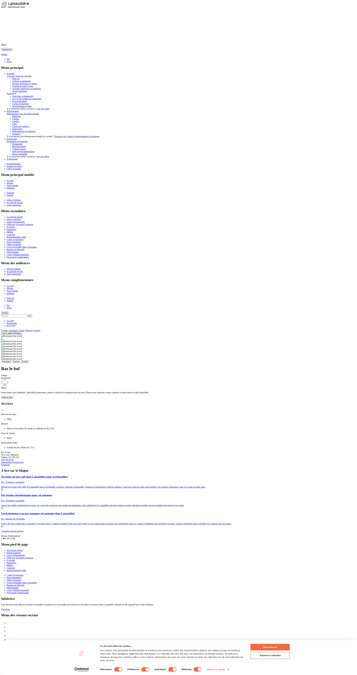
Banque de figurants (15, 249)
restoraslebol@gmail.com (12, 462)
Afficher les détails (216, 669)
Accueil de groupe (15, 202)
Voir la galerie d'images (11, 333)
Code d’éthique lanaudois (18, 254)
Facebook (13, 330)
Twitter (21, 330)
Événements (12, 159)
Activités (11, 73)
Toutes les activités (23, 76)
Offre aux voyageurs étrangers (20, 224)
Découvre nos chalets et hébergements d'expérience (76, 136)
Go (30, 316)
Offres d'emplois (14, 244)
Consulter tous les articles (12, 531)
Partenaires (11, 229)
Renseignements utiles (22, 106)
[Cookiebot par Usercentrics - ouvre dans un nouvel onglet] (81, 669)
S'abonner (5, 609)
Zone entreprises (14, 205)
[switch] (145, 669)
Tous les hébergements (29, 114)
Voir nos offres (43, 109)
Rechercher (6, 50)
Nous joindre (12, 185)
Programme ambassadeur (18, 257)
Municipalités (13, 252)
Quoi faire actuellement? (23, 96)
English (10, 195)
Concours (11, 234)
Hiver (9, 62)
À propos (11, 227)
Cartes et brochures (20, 104)
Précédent (6, 362)
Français (10, 193)
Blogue (10, 183)
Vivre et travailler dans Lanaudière (22, 247)
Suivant (16, 362)
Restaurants (12, 139)
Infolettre (11, 188)
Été (8, 59)
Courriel (36, 330)
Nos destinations (19, 101)
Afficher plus (7, 397)
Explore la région (14, 166)
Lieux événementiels (16, 222)
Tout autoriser (270, 647)
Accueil (10, 180)
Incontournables (14, 164)
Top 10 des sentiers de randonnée (27, 99)
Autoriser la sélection (270, 655)
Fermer (5, 313)
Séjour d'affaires (14, 200)
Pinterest (28, 330)
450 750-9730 (7, 460)
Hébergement (13, 111)
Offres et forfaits (14, 169)
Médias (10, 232)
